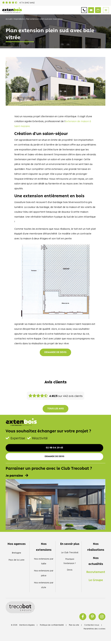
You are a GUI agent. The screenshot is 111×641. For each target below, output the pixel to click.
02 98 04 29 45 (54, 448)
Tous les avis (55, 409)
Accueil (9, 19)
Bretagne (16, 553)
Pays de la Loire (16, 560)
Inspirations (19, 19)
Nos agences (17, 544)
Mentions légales (27, 625)
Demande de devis (55, 352)
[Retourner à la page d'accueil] (12, 10)
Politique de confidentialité (52, 625)
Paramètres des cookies (94, 629)
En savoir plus (69, 544)
